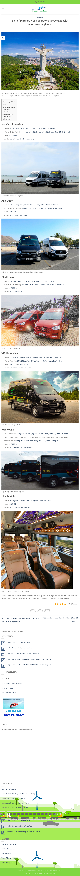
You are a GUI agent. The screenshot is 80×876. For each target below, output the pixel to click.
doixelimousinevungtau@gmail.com (18, 803)
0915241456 (13, 135)
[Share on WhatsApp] (31, 610)
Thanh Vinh (7, 119)
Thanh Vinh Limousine (9, 858)
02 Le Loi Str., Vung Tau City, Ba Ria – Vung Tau (21, 794)
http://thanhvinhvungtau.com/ (20, 507)
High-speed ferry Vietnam (27, 870)
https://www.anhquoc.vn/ (18, 215)
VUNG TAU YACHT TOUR (9, 693)
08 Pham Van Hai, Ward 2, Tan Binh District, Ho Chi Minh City (43, 285)
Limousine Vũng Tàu (8, 789)
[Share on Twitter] (38, 610)
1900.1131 (12, 364)
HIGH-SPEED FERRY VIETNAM (11, 684)
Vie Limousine (6, 853)
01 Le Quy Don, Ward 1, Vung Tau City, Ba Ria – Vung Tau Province (33, 128)
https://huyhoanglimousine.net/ (21, 448)
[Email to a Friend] (41, 610)
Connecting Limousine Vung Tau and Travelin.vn (23, 654)
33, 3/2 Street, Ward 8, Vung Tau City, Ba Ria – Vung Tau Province (39, 361)
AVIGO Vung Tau (7, 863)
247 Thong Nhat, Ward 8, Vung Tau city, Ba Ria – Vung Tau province (33, 281)
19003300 (12, 212)
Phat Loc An (7, 112)
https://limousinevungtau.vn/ (18, 807)
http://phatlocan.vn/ (17, 291)
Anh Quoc (7, 109)
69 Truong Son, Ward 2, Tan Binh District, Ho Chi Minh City (42, 208)
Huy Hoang (7, 116)
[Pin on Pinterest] (45, 610)
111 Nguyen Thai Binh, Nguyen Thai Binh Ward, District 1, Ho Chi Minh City (47, 132)
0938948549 (13, 504)
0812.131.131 (23, 364)
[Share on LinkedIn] (48, 610)
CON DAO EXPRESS (8, 688)
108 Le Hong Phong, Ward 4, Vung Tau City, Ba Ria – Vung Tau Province (34, 205)
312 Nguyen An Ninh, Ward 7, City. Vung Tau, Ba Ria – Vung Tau (37, 441)
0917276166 (13, 288)
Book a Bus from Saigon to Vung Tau (19, 648)
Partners (40, 18)
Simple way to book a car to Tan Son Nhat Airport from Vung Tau (29, 659)
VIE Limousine (8, 114)
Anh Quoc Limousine (8, 844)
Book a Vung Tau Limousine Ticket (19, 642)
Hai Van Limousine (9, 107)
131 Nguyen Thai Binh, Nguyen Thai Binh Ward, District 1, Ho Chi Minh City (35, 358)
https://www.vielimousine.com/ (20, 368)
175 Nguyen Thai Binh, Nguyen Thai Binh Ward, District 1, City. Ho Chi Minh (42, 434)
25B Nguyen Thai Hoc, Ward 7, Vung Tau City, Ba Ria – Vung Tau (32, 501)
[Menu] (2, 9)
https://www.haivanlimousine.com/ (22, 139)
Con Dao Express (42, 870)
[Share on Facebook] (34, 610)
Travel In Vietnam (55, 870)
